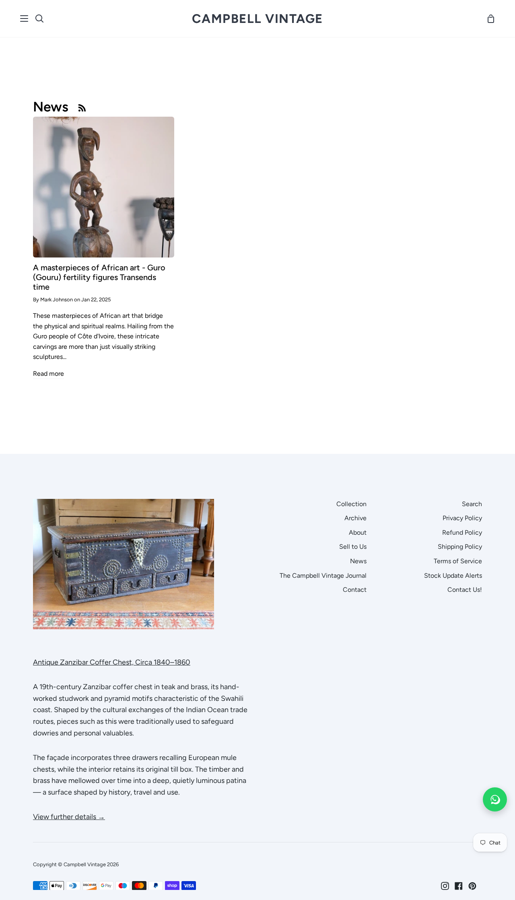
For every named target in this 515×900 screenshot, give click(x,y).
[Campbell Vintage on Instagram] (445, 886)
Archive (355, 518)
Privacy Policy (462, 518)
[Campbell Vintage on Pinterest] (472, 886)
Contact (355, 589)
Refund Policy (462, 532)
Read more (48, 373)
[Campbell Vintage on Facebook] (459, 886)
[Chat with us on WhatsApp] (495, 799)
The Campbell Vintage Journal (323, 575)
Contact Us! (464, 589)
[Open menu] (24, 18)
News (358, 561)
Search (472, 504)
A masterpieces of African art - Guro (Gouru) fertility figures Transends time (99, 277)
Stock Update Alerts (453, 575)
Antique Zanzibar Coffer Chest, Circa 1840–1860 (111, 662)
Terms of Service (458, 561)
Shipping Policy (460, 546)
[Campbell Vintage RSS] (82, 107)
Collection (351, 504)
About (358, 532)
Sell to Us (353, 546)
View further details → (69, 816)
